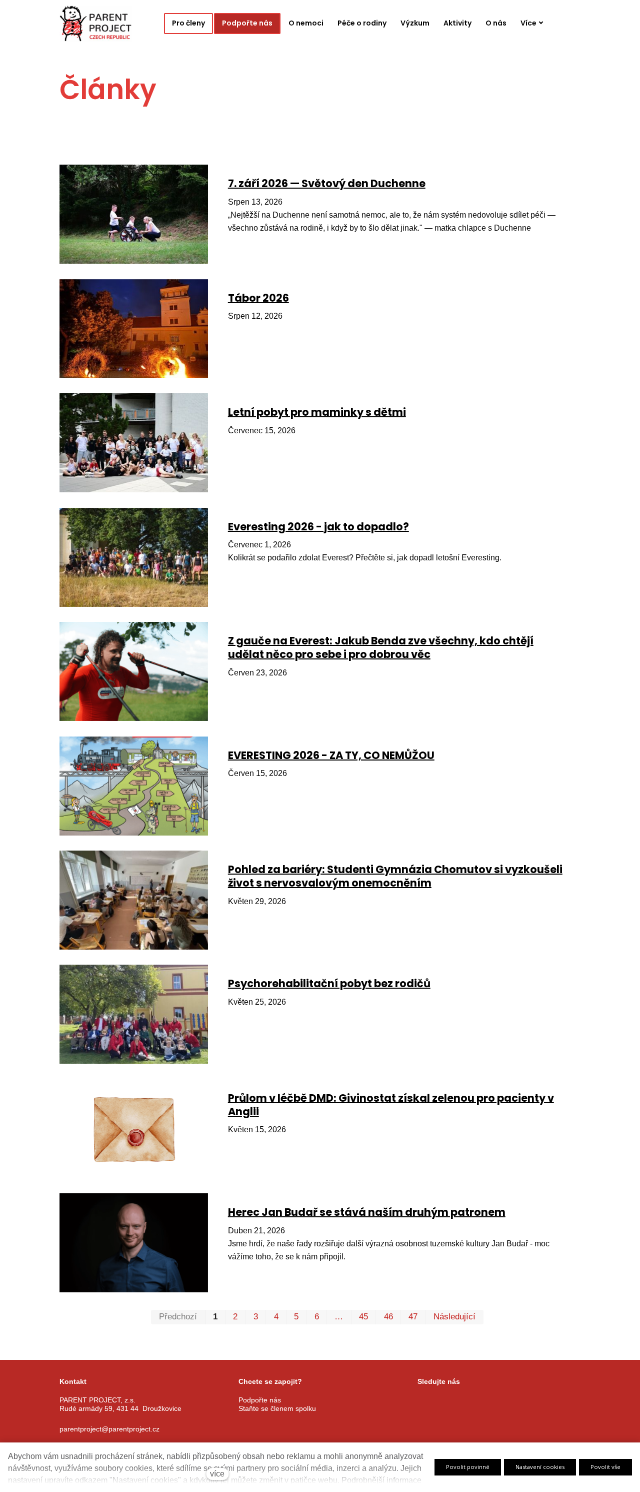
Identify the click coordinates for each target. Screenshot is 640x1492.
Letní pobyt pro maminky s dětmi (317, 412)
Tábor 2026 (258, 298)
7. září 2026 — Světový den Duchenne (327, 183)
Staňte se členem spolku (277, 1408)
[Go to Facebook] (422, 1400)
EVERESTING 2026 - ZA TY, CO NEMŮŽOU (331, 755)
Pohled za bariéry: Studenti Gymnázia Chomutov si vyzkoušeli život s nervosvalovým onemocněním (395, 876)
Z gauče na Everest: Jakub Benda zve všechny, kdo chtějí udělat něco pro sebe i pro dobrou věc (381, 647)
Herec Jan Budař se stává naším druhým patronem (367, 1212)
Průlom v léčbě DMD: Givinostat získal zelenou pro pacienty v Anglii (391, 1105)
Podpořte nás (259, 1400)
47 (413, 1316)
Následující (455, 1316)
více (217, 1473)
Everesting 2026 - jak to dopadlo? (318, 526)
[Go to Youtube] (472, 1400)
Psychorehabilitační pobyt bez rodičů (329, 983)
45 (363, 1316)
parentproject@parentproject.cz (110, 1428)
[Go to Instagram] (447, 1400)
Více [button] (528, 23)
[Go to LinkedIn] (497, 1400)
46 (388, 1316)
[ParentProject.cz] (96, 24)
